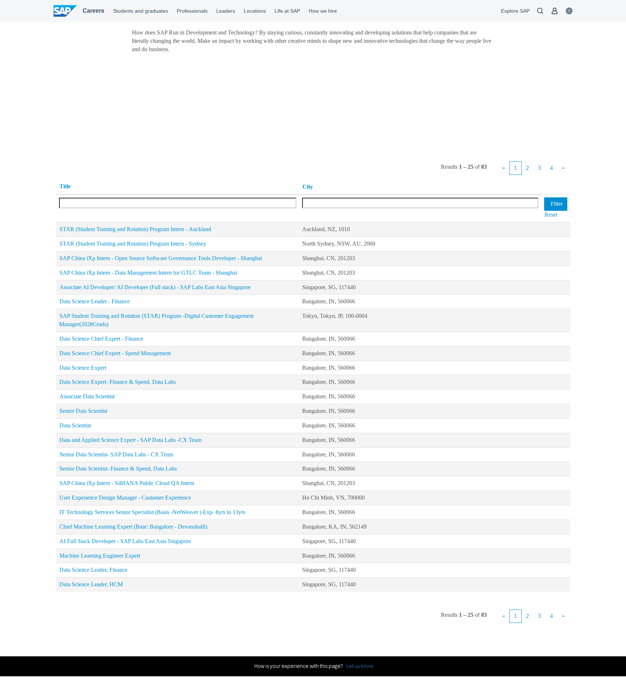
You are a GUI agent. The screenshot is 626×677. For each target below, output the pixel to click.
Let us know (359, 666)
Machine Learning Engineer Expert (99, 556)
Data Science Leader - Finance (94, 301)
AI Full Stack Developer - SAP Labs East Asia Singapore (125, 541)
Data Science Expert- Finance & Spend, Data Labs (117, 382)
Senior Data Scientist (83, 411)
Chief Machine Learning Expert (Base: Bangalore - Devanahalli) (133, 527)
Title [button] (65, 186)
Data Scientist (75, 425)
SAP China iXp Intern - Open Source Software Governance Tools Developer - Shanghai (160, 258)
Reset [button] (550, 215)
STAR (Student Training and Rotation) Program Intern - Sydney (132, 244)
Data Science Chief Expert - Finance (101, 339)
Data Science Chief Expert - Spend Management (115, 353)
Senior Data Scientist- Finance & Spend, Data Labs (118, 468)
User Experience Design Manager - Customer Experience (125, 498)
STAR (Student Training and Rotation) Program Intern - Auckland (135, 229)
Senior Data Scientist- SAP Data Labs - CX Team (116, 454)
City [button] (307, 187)
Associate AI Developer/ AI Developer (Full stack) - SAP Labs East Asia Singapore (155, 287)
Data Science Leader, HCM (91, 584)
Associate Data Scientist (86, 396)
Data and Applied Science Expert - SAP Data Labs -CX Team (130, 440)
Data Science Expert (82, 368)
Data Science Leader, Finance (93, 570)
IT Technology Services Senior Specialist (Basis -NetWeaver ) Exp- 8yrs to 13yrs (152, 512)
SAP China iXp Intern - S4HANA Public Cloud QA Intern (126, 483)
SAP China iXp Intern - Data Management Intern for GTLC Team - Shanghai (148, 273)
